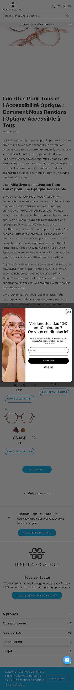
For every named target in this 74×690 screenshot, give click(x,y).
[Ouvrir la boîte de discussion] (67, 660)
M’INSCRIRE (48, 361)
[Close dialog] (68, 312)
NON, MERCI (48, 367)
